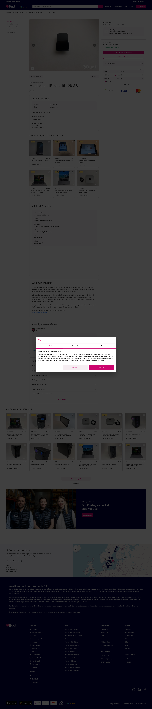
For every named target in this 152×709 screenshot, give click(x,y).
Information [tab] (76, 346)
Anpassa (74, 367)
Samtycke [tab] (50, 346)
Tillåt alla (101, 367)
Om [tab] (102, 346)
